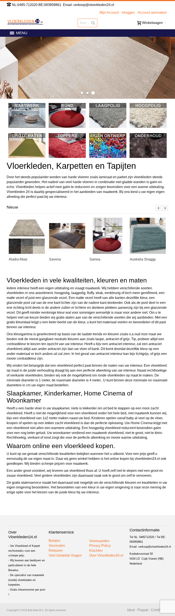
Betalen (54, 540)
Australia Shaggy (143, 259)
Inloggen (128, 12)
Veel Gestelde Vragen (65, 555)
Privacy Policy (100, 545)
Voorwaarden (99, 541)
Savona (55, 259)
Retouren (56, 550)
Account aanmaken (152, 12)
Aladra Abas (18, 259)
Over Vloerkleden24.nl (106, 555)
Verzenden (57, 545)
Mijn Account (109, 12)
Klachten (96, 550)
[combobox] (87, 23)
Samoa (94, 259)
